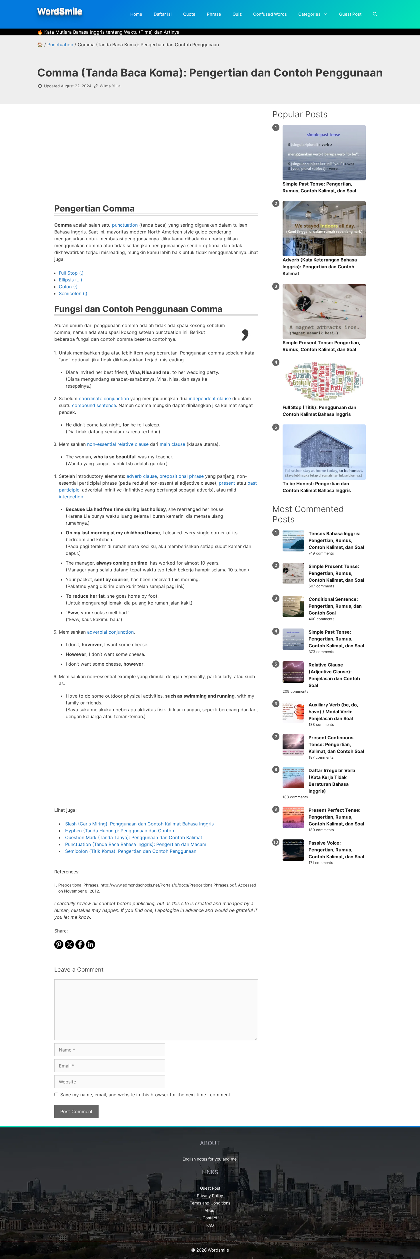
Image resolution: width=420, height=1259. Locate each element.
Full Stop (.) (71, 273)
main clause (172, 444)
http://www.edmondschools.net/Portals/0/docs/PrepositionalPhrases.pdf (168, 885)
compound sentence (94, 405)
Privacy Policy (210, 1195)
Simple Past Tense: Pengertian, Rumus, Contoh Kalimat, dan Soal (336, 638)
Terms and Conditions (210, 1202)
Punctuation (60, 44)
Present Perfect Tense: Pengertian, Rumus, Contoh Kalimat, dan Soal (336, 817)
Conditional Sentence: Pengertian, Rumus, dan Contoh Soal (335, 606)
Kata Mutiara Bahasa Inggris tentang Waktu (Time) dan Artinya (111, 32)
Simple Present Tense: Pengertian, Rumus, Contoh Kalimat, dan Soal (336, 573)
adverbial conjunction (110, 632)
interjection (71, 496)
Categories (309, 14)
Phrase (214, 14)
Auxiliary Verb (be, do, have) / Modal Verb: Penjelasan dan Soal (333, 711)
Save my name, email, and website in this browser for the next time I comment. (145, 1094)
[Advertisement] (156, 158)
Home (136, 14)
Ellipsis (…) (70, 280)
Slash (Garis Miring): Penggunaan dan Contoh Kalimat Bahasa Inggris (139, 824)
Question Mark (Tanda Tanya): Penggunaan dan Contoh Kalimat (133, 837)
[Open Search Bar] (375, 14)
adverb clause (142, 476)
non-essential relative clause (118, 444)
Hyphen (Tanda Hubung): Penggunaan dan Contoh (119, 830)
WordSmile (59, 11)
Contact (210, 1217)
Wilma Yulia (110, 86)
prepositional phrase (181, 476)
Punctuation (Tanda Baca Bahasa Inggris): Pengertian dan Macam (135, 844)
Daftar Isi (163, 14)
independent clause (210, 398)
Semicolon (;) (73, 293)
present (227, 483)
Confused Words (270, 14)
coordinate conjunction (104, 398)
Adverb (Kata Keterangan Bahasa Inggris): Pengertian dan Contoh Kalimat (320, 266)
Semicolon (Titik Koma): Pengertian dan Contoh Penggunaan (130, 851)
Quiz (237, 14)
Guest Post (350, 14)
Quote (189, 14)
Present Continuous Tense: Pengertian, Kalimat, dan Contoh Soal (336, 744)
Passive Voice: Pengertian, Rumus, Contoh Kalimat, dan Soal (336, 849)
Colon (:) (68, 286)
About (210, 1210)
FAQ (210, 1225)
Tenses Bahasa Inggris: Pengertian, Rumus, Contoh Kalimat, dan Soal (336, 540)
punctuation (125, 225)
